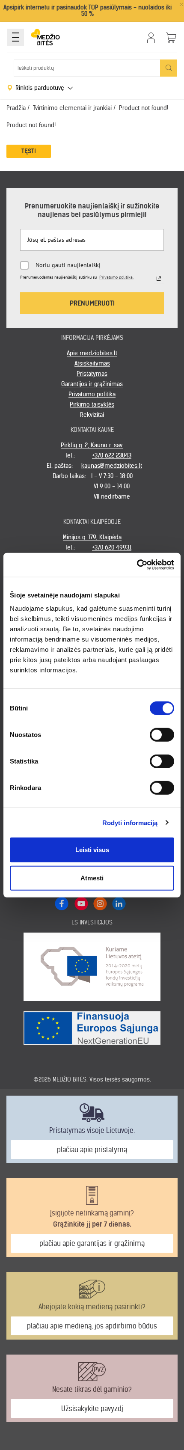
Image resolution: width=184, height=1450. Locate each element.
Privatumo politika (92, 394)
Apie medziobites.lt (92, 353)
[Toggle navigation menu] (15, 37)
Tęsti (28, 151)
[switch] (162, 735)
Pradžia (16, 108)
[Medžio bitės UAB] (45, 37)
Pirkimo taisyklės (92, 404)
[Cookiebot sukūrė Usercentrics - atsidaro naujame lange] (136, 564)
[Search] (168, 68)
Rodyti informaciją (130, 822)
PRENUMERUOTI (92, 303)
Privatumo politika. (116, 277)
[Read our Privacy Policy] (159, 278)
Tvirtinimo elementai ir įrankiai (72, 108)
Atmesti (92, 877)
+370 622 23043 (111, 455)
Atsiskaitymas (92, 363)
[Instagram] (99, 903)
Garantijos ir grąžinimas (92, 384)
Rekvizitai (92, 415)
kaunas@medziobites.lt (111, 465)
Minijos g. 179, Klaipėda (92, 537)
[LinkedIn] (118, 903)
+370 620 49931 (111, 547)
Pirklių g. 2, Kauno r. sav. (92, 445)
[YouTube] (80, 903)
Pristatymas (92, 373)
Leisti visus (92, 849)
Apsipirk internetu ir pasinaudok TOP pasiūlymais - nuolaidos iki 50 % (87, 10)
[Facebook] (61, 903)
